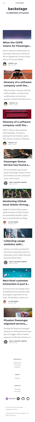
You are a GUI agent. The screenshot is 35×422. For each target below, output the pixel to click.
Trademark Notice (12, 409)
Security (17, 391)
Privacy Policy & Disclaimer (14, 407)
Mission (17, 378)
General (17, 389)
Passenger (17, 363)
